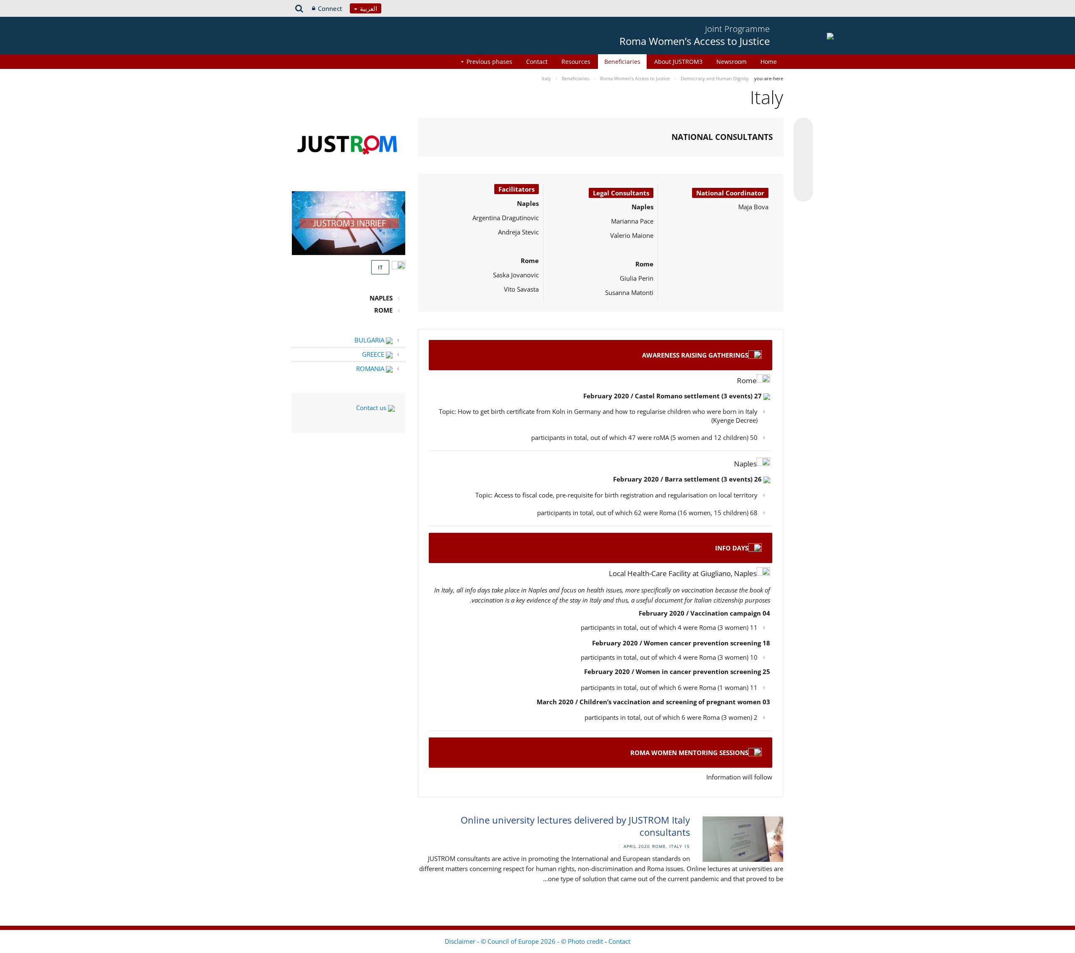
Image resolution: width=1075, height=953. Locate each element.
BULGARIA (370, 340)
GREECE (374, 354)
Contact (537, 62)
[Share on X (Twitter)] (803, 144)
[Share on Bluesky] (803, 128)
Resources (575, 62)
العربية (367, 8)
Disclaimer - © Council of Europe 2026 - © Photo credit (525, 941)
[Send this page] (803, 192)
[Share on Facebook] (803, 160)
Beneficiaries (622, 62)
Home (768, 62)
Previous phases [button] (489, 62)
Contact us (372, 407)
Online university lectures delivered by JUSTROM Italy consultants (575, 825)
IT (380, 267)
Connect (330, 8)
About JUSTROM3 (678, 62)
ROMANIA (371, 368)
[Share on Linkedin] (803, 176)
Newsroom (731, 62)
